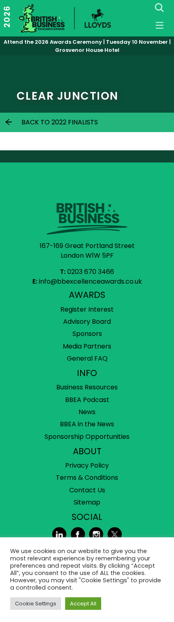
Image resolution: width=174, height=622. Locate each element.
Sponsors (87, 333)
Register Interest (87, 309)
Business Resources (87, 387)
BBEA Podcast (87, 399)
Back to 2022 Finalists (59, 122)
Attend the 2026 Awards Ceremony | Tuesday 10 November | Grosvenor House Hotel (87, 46)
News (87, 412)
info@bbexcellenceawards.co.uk (90, 281)
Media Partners (87, 346)
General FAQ (87, 358)
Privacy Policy (87, 465)
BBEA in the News (87, 424)
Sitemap (87, 502)
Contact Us (87, 490)
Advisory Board (87, 321)
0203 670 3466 (90, 271)
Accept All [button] (83, 603)
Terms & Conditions (87, 477)
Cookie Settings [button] (35, 603)
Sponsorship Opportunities (87, 436)
